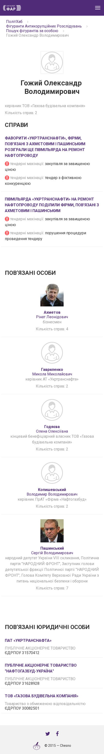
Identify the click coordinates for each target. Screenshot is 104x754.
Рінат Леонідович (52, 314)
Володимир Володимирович (52, 492)
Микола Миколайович (52, 371)
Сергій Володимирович (52, 550)
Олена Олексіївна (52, 429)
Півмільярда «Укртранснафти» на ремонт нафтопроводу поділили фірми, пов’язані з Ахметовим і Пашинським (52, 205)
